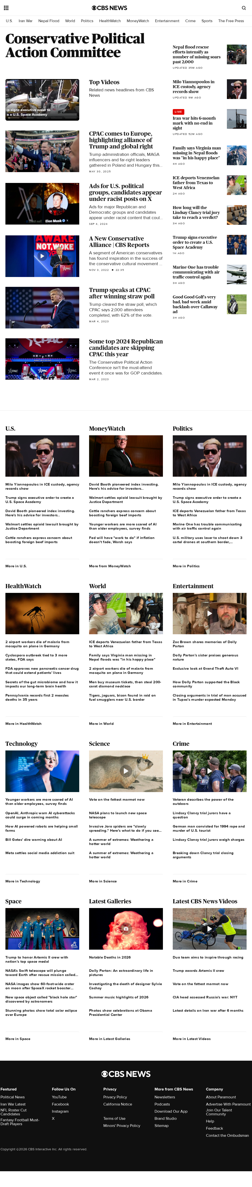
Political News (12, 1097)
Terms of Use (114, 1119)
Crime (190, 21)
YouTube (59, 1097)
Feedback (214, 1128)
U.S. (9, 21)
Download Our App (171, 1111)
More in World (101, 723)
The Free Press (231, 21)
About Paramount (221, 1097)
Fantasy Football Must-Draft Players (19, 1122)
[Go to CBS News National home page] (109, 7)
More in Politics (186, 566)
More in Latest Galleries (109, 1039)
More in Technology (22, 881)
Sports (207, 21)
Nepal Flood (48, 21)
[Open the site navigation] (39, 8)
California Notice (117, 1104)
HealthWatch (110, 21)
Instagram (60, 1111)
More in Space (17, 1039)
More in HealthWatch (23, 723)
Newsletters (165, 1097)
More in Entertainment (192, 723)
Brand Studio (166, 1119)
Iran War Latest (13, 1104)
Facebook (60, 1104)
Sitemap (162, 1126)
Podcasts (162, 1104)
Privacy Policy (115, 1097)
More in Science (103, 881)
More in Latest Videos (192, 1039)
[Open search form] (244, 8)
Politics (87, 21)
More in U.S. (16, 566)
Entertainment (167, 21)
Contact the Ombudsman (227, 1136)
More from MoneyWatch (110, 566)
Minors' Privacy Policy (121, 1126)
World (70, 21)
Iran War (25, 21)
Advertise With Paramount (228, 1104)
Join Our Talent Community (219, 1112)
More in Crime (185, 881)
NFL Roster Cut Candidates (13, 1112)
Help (210, 1121)
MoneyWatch (138, 21)
